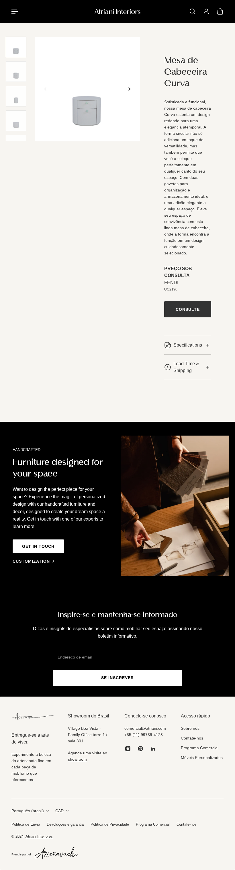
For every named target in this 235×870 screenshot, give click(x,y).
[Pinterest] (140, 748)
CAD (59, 810)
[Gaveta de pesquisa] (192, 11)
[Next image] (129, 89)
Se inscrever (117, 677)
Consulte (188, 309)
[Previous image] (45, 89)
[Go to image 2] (16, 71)
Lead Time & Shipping (186, 367)
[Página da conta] (206, 11)
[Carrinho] (220, 11)
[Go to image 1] (16, 47)
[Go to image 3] (16, 96)
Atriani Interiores (39, 836)
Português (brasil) (27, 810)
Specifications (187, 345)
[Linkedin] (153, 748)
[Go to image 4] (16, 120)
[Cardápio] (15, 11)
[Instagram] (128, 748)
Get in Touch (38, 546)
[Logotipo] (117, 11)
